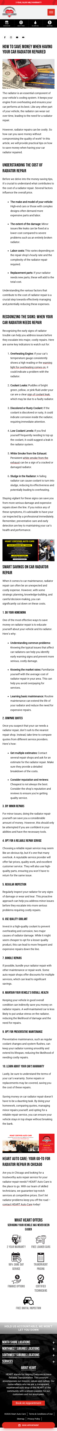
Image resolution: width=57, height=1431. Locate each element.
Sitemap (20, 1419)
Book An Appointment (28, 1403)
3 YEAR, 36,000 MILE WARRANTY (29, 2)
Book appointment (30, 1425)
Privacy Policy (33, 1419)
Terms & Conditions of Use (41, 1414)
